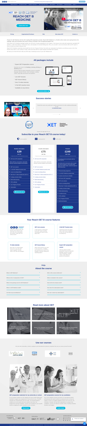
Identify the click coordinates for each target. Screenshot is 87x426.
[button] (28, 64)
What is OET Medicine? (12, 272)
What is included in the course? (54, 277)
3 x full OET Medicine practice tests (18, 169)
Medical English (14, 4)
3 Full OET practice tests (22, 85)
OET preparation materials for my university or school (25, 395)
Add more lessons (63, 201)
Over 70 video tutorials (22, 82)
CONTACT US (82, 1)
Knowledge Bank (67, 4)
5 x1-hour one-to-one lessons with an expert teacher (66, 160)
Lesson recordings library (16, 172)
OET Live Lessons (15, 167)
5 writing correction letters (16, 177)
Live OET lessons (20, 76)
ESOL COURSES (59, 4)
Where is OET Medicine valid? (13, 287)
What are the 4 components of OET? (15, 277)
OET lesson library (20, 79)
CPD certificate (14, 182)
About (74, 4)
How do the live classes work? (54, 282)
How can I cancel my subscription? (55, 292)
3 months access (62, 193)
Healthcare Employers (43, 4)
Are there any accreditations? (13, 292)
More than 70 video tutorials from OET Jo (19, 174)
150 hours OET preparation (16, 158)
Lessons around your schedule (65, 175)
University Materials (33, 4)
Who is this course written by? (54, 272)
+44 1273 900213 (67, 417)
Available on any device (22, 88)
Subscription (13, 187)
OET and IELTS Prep (23, 4)
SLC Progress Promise (16, 184)
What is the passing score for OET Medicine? (17, 282)
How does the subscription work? (55, 287)
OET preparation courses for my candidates (57, 395)
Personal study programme (65, 170)
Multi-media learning (15, 179)
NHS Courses (52, 4)
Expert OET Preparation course (24, 64)
